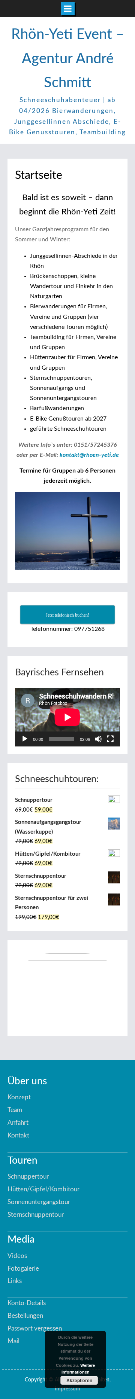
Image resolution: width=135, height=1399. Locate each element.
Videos (17, 1256)
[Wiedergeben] (24, 739)
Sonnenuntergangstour (39, 1202)
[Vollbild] (110, 739)
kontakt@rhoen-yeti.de (89, 455)
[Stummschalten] (98, 739)
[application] (67, 717)
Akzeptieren (79, 1380)
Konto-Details (27, 1303)
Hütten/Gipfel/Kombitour (44, 1189)
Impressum (67, 1389)
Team (15, 1110)
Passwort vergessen (35, 1328)
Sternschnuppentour (36, 1215)
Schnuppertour (28, 1176)
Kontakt (18, 1135)
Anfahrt (18, 1122)
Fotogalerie (23, 1268)
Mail (14, 1341)
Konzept (19, 1097)
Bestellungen (25, 1316)
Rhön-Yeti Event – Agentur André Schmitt (67, 58)
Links (15, 1281)
